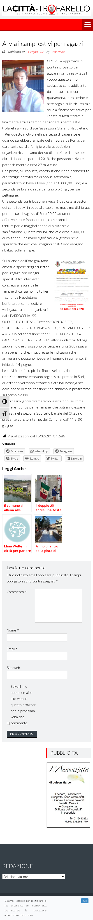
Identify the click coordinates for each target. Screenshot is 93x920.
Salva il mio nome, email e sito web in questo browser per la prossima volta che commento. (23, 704)
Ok (85, 900)
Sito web (13, 667)
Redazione (57, 52)
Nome (13, 630)
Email (12, 649)
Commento (17, 591)
